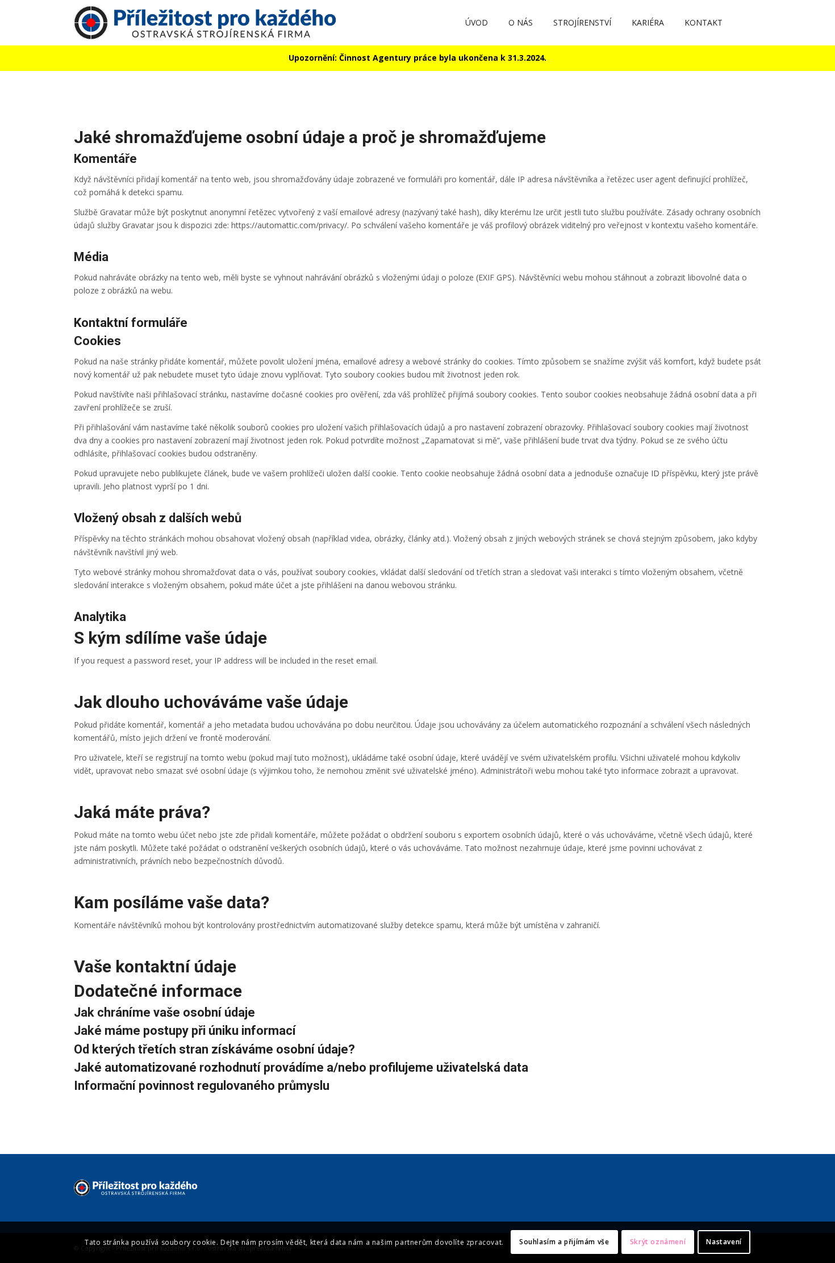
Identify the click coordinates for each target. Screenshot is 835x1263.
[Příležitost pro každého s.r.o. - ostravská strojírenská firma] (210, 23)
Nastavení (723, 1242)
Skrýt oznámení (658, 1242)
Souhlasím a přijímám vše (564, 1242)
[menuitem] (476, 22)
